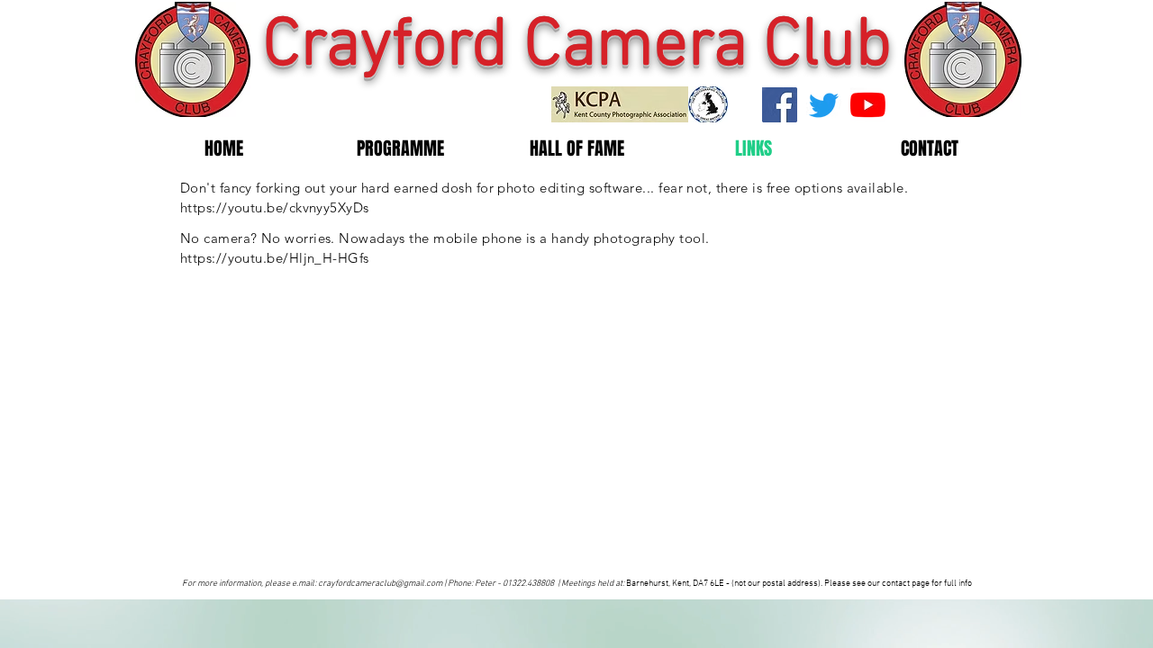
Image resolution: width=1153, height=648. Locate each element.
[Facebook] (779, 104)
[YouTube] (867, 104)
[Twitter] (823, 104)
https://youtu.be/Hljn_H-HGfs (274, 257)
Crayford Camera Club (577, 46)
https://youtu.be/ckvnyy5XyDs (274, 207)
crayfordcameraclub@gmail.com (380, 584)
